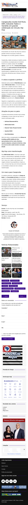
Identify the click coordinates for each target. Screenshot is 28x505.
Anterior (6, 296)
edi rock (5, 285)
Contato (3, 469)
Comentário (5, 308)
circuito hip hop (15, 280)
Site (2, 327)
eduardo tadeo (13, 285)
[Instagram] (7, 481)
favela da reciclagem (8, 288)
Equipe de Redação (7, 32)
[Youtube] (15, 481)
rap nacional (6, 291)
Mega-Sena (5, 410)
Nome (3, 315)
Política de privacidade (7, 472)
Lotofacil (5, 407)
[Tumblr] (11, 481)
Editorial (3, 463)
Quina (4, 408)
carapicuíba (5, 280)
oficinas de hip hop (20, 288)
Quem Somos (5, 466)
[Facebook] (3, 481)
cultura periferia (6, 283)
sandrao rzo (15, 291)
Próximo (22, 296)
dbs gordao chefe (17, 283)
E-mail (3, 321)
